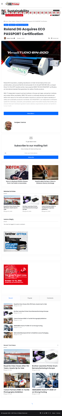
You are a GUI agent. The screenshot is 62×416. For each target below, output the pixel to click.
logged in (12, 224)
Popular (30, 298)
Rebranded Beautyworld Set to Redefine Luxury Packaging (31, 333)
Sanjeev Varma (10, 38)
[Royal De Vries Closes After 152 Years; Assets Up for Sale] (12, 200)
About (53, 413)
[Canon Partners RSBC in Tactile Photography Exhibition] (50, 200)
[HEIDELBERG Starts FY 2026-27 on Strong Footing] (8, 328)
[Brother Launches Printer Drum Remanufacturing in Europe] (31, 200)
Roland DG (19, 21)
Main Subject (12, 21)
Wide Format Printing (22, 25)
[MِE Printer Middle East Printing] (13, 3)
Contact (58, 413)
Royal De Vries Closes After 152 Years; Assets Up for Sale (12, 207)
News (6, 25)
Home (6, 21)
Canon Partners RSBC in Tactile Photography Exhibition (49, 207)
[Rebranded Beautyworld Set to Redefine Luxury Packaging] (8, 335)
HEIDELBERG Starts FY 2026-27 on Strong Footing (28, 326)
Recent (11, 298)
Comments (50, 298)
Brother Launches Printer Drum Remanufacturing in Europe (30, 207)
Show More (30, 113)
